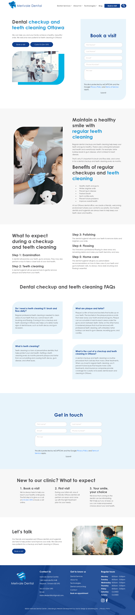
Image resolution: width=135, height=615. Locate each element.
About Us (77, 6)
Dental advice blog (78, 586)
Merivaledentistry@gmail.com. (52, 595)
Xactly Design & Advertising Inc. (87, 609)
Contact (73, 590)
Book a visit (112, 6)
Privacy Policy (96, 87)
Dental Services (63, 6)
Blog (101, 6)
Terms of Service (112, 87)
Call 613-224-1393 (42, 44)
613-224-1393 (27, 500)
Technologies (90, 6)
